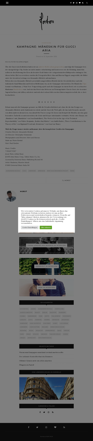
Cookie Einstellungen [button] (29, 227)
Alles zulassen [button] (46, 227)
